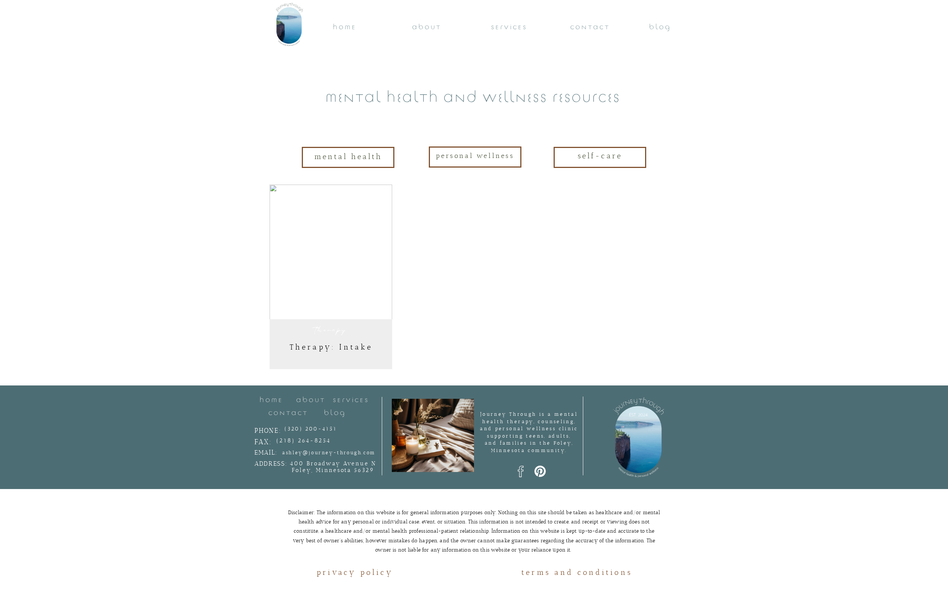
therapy (331, 330)
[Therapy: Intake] (331, 254)
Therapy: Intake (331, 347)
